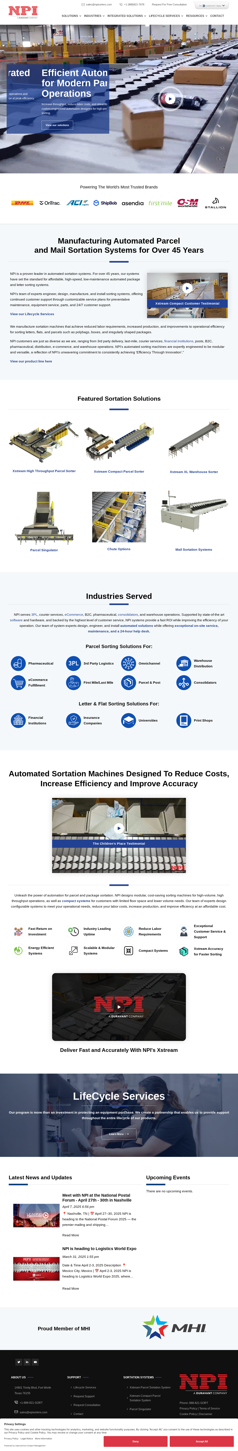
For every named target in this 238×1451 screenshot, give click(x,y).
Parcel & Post (149, 682)
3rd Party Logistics (99, 663)
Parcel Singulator (140, 1409)
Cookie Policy (188, 1414)
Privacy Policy (188, 1408)
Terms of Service (209, 1408)
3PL (34, 614)
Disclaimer (205, 1414)
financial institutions (178, 341)
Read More (70, 1235)
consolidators (128, 614)
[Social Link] (18, 1362)
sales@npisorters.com (99, 4)
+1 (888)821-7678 (134, 4)
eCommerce (74, 614)
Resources (195, 15)
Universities (148, 720)
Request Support (84, 1396)
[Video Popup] (170, 99)
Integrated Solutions (125, 15)
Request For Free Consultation (169, 4)
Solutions (70, 15)
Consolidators (205, 682)
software (16, 620)
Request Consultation (87, 1405)
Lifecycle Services (164, 15)
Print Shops (203, 720)
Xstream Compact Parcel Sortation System (145, 1398)
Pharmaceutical (40, 663)
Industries (92, 15)
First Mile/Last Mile (98, 682)
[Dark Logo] (23, 12)
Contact (217, 15)
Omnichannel (149, 663)
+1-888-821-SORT (31, 1402)
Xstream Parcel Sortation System (150, 1387)
